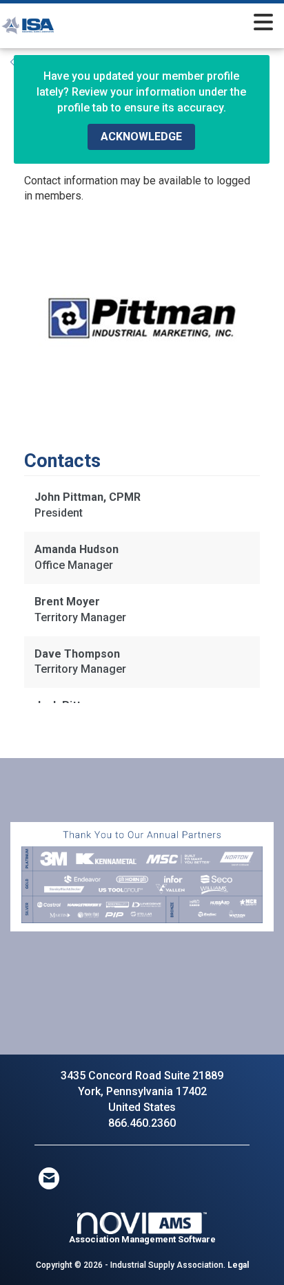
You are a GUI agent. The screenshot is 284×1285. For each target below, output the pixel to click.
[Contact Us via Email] (49, 1178)
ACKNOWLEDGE (141, 136)
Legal (238, 1265)
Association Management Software (142, 1239)
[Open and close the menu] (180, 23)
